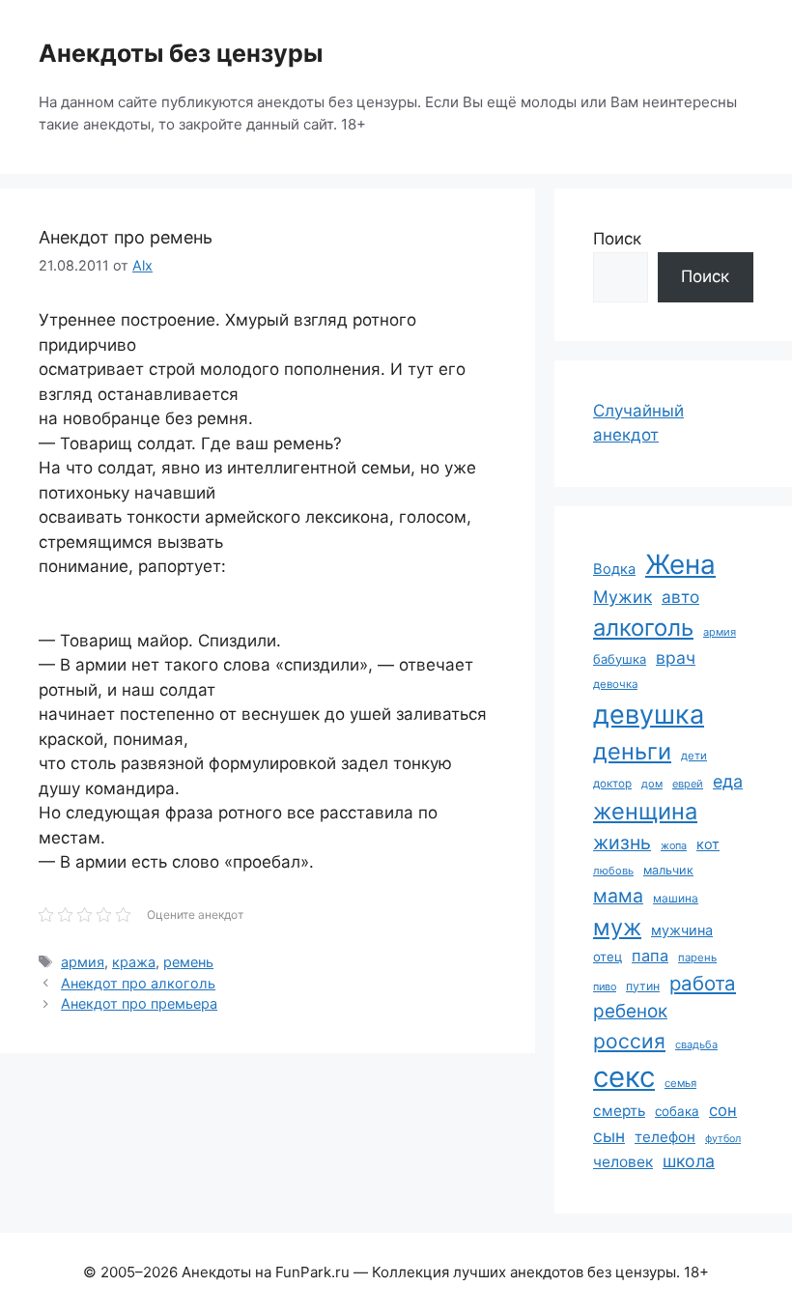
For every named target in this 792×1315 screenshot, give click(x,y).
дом (652, 783)
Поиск (617, 238)
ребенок (630, 1011)
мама (618, 895)
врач (675, 657)
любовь (613, 870)
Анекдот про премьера (139, 1003)
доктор (612, 783)
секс (624, 1077)
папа (650, 955)
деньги (632, 751)
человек (623, 1162)
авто (680, 596)
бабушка (619, 659)
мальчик (668, 870)
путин (643, 986)
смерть (619, 1110)
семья (680, 1083)
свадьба (696, 1044)
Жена (680, 564)
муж (617, 927)
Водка (614, 569)
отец (607, 956)
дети (694, 755)
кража (134, 962)
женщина (645, 811)
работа (702, 983)
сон (723, 1110)
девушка (648, 714)
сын (609, 1136)
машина (675, 898)
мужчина (682, 930)
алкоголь (643, 628)
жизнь (622, 842)
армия (82, 962)
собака (677, 1111)
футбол (723, 1138)
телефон (665, 1137)
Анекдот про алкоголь (138, 983)
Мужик (622, 596)
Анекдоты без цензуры (181, 53)
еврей (687, 783)
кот (708, 844)
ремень (188, 962)
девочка (615, 684)
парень (697, 957)
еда (728, 781)
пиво (604, 986)
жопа (674, 845)
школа (689, 1161)
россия (629, 1041)
